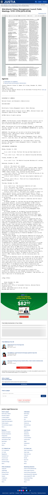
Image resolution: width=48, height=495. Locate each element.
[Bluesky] (26, 490)
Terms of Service (26, 493)
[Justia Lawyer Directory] (30, 490)
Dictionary (26, 432)
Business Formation (6, 432)
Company (17, 493)
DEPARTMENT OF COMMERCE (11, 81)
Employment (4, 435)
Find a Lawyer (6, 390)
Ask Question (24, 384)
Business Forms (5, 472)
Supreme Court (5, 456)
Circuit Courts (5, 457)
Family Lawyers (5, 423)
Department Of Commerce (16, 4)
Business (4, 430)
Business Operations (6, 433)
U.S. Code (4, 452)
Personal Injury (27, 425)
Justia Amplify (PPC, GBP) (29, 476)
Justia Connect (5, 493)
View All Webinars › (24, 367)
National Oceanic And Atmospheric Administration (31, 4)
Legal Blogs (4, 470)
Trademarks (4, 478)
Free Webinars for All (8, 342)
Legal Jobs (4, 468)
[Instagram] (23, 490)
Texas (25, 461)
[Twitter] (28, 490)
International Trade (6, 439)
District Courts (5, 459)
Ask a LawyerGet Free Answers (7, 378)
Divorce (25, 417)
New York (26, 459)
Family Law (26, 423)
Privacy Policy (34, 493)
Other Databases (6, 466)
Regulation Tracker (7, 4)
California (26, 456)
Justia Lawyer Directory (29, 470)
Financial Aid (26, 435)
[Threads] (25, 490)
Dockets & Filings (5, 461)
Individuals (27, 411)
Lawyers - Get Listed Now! (24, 400)
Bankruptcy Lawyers (6, 413)
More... (3, 427)
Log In (40, 1)
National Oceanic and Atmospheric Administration (15, 83)
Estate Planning (27, 421)
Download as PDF (42, 13)
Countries (4, 480)
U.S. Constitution (5, 450)
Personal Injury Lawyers (7, 425)
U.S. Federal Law (6, 448)
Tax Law (3, 443)
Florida (25, 457)
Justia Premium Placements (30, 472)
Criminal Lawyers (5, 417)
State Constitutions (28, 450)
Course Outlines (27, 437)
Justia (2, 4)
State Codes (26, 452)
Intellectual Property (6, 437)
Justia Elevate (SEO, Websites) (30, 474)
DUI (25, 419)
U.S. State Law (27, 448)
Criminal (26, 415)
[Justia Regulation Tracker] (9, 2)
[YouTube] (19, 490)
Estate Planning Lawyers (7, 421)
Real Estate (4, 441)
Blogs (25, 441)
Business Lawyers (6, 415)
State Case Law (27, 454)
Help (21, 493)
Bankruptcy (26, 413)
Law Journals (27, 439)
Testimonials (27, 480)
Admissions (26, 433)
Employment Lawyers (6, 419)
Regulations (4, 454)
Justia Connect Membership (30, 468)
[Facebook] (21, 490)
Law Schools (27, 430)
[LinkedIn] (18, 490)
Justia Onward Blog (28, 478)
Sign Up (44, 1)
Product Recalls (5, 474)
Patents (3, 476)
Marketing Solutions (29, 466)
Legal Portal (11, 493)
